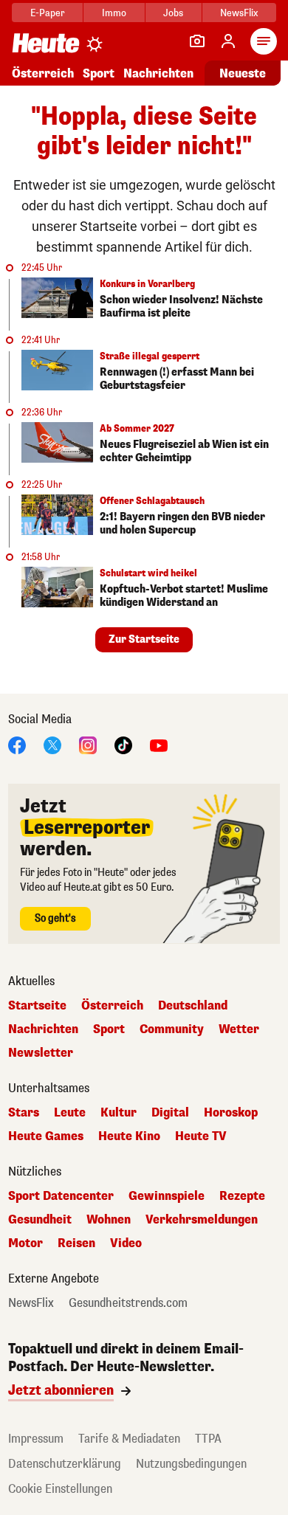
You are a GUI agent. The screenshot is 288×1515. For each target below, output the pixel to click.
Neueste (242, 73)
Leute (70, 1112)
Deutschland (192, 1005)
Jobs (173, 13)
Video (126, 1243)
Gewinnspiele (166, 1196)
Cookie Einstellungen (60, 1489)
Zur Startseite (144, 639)
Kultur (118, 1112)
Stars (23, 1112)
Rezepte (242, 1196)
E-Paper (47, 13)
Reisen (76, 1243)
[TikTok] (123, 744)
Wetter (239, 1029)
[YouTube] (159, 744)
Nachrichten (43, 1029)
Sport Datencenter (61, 1196)
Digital (170, 1112)
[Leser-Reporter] (197, 41)
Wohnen (108, 1219)
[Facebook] (17, 744)
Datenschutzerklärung (64, 1463)
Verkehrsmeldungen (201, 1219)
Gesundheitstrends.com (128, 1303)
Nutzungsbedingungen (191, 1463)
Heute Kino (129, 1136)
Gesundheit (40, 1219)
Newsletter (40, 1053)
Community (172, 1029)
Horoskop (231, 1112)
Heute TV (201, 1136)
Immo (114, 13)
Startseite (37, 1005)
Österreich (43, 73)
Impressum (36, 1438)
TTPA (208, 1438)
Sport (98, 73)
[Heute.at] (46, 42)
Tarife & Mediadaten (129, 1438)
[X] (52, 744)
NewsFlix (239, 13)
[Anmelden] (228, 41)
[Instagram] (88, 744)
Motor (25, 1243)
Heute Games (45, 1136)
